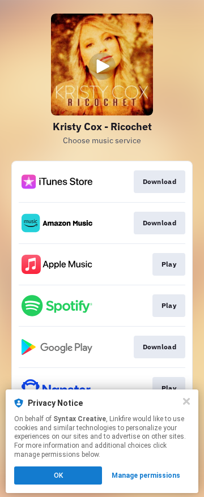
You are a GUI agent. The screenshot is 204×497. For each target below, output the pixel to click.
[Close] (186, 401)
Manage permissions (146, 475)
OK (58, 475)
